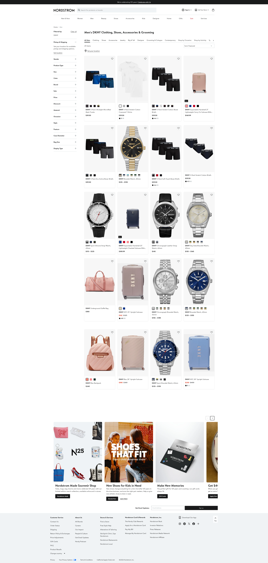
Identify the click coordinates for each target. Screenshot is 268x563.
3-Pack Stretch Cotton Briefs (198, 175)
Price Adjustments (57, 537)
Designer (156, 18)
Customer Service (56, 517)
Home (169, 18)
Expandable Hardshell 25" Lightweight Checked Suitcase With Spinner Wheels (132, 248)
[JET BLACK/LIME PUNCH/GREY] (87, 175)
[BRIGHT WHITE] (120, 106)
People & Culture (81, 533)
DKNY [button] (56, 35)
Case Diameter (59, 135)
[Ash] (120, 308)
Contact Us (54, 521)
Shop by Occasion (184, 40)
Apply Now (213, 496)
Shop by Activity (200, 40)
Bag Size (57, 142)
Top (215, 521)
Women (80, 18)
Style (55, 123)
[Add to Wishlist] (112, 59)
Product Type (58, 65)
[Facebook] (193, 524)
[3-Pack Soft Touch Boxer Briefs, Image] (166, 148)
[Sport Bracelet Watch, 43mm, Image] (166, 352)
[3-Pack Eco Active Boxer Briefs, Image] (99, 148)
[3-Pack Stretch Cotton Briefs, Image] (199, 148)
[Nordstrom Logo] (64, 10)
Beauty (103, 18)
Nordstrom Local (106, 544)
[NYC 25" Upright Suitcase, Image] (133, 281)
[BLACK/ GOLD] (202, 308)
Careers (78, 525)
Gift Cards (162, 496)
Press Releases (155, 529)
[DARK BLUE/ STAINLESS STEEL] (153, 379)
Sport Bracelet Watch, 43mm (165, 383)
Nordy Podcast (80, 541)
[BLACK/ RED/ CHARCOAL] (157, 175)
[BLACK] (128, 106)
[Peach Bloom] (87, 379)
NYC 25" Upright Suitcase (130, 312)
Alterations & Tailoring (108, 529)
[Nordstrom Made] (78, 452)
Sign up (201, 508)
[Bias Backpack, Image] (99, 352)
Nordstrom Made (62, 496)
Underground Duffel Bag (97, 308)
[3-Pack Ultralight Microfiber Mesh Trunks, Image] (99, 79)
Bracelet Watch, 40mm (130, 179)
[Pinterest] (184, 524)
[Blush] (187, 106)
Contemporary (170, 40)
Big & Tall (131, 40)
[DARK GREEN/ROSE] (165, 308)
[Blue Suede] (124, 308)
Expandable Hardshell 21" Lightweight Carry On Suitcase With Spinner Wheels (198, 112)
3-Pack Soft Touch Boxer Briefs (166, 179)
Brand (56, 84)
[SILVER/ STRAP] (87, 242)
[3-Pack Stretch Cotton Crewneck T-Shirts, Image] (133, 79)
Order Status (55, 525)
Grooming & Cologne (154, 40)
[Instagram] (180, 524)
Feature (56, 129)
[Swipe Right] (212, 418)
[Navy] (190, 106)
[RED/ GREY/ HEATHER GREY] (91, 175)
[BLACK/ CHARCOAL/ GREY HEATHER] (168, 106)
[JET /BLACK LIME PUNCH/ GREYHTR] (172, 106)
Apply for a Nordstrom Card (135, 525)
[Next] (213, 40)
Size (55, 72)
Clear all (74, 31)
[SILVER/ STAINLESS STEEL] (161, 379)
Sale (191, 18)
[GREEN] (135, 175)
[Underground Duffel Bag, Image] (99, 281)
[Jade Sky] (95, 379)
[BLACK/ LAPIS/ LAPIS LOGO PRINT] (87, 106)
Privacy (52, 560)
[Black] (198, 106)
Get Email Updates (82, 537)
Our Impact (79, 529)
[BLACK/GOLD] (161, 308)
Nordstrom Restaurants (108, 540)
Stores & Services (106, 517)
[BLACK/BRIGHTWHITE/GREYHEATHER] (124, 106)
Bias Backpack (93, 383)
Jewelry (122, 40)
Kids (143, 18)
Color (56, 78)
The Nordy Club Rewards (134, 521)
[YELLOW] (157, 379)
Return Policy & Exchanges (60, 533)
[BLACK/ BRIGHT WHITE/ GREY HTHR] (161, 106)
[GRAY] (187, 242)
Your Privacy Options (65, 560)
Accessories (130, 18)
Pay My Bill (129, 529)
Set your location (93, 51)
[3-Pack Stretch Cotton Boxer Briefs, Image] (166, 79)
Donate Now (112, 499)
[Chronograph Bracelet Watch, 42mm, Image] (166, 281)
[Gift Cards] (180, 452)
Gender (56, 59)
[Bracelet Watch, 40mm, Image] (133, 148)
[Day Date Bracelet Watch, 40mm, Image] (199, 215)
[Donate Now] (129, 452)
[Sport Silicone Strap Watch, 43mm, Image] (99, 215)
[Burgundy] (194, 106)
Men (92, 18)
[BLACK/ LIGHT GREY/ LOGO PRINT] (161, 175)
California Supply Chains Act (106, 560)
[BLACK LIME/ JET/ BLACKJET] (98, 106)
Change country (56, 553)
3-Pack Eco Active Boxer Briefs (99, 179)
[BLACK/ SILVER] (139, 175)
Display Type (58, 148)
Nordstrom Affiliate (157, 537)
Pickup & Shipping (60, 42)
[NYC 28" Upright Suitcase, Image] (199, 352)
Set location (58, 53)
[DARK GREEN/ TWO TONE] (194, 308)
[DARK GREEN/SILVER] (157, 308)
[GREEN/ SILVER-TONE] (132, 175)
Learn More (123, 499)
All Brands (79, 521)
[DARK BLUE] (124, 175)
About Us (78, 517)
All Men (87, 40)
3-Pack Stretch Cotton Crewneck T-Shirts (129, 110)
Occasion (57, 116)
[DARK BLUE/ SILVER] (187, 308)
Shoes (116, 18)
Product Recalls (56, 549)
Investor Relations (156, 525)
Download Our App (189, 517)
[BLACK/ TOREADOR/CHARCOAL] (165, 106)
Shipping (53, 529)
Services (204, 18)
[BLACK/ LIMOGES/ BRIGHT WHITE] (157, 106)
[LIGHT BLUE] (128, 175)
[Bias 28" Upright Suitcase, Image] (133, 352)
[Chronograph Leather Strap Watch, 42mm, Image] (166, 215)
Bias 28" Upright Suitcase (130, 379)
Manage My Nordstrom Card (135, 533)
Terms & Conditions (86, 560)
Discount (57, 103)
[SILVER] (153, 308)
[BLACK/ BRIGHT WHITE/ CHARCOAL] (91, 106)
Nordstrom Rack (156, 521)
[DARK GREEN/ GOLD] (205, 308)
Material (57, 110)
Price (55, 97)
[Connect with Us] (198, 524)
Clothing (96, 40)
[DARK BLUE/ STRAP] (91, 242)
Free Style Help (105, 525)
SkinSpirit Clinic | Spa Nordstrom (108, 534)
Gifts (181, 18)
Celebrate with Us (144, 2)
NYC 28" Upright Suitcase (197, 379)
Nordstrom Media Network (160, 533)
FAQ (52, 545)
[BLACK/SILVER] (168, 308)
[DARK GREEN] (95, 242)
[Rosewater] (91, 379)
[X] (189, 524)
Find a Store (104, 521)
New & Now (65, 18)
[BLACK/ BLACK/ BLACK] (95, 106)
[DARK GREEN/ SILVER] (198, 308)
